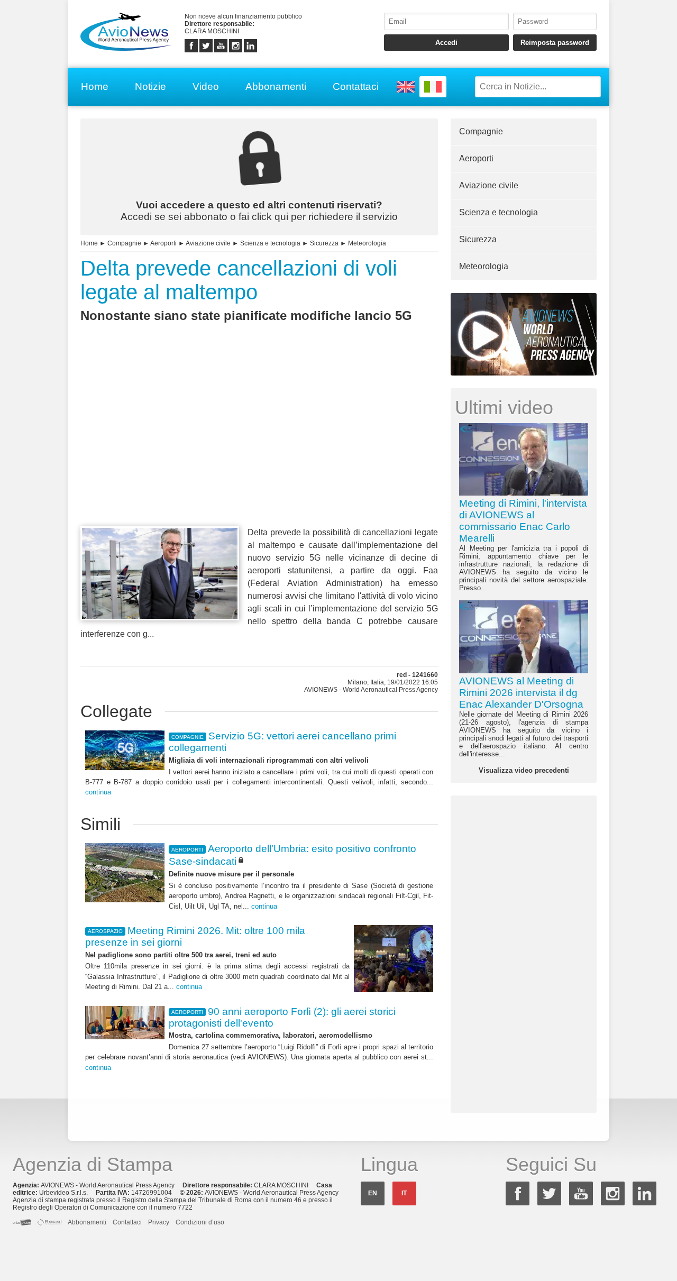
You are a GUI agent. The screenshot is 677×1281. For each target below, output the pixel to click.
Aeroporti (163, 243)
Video (206, 86)
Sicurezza (324, 243)
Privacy (158, 1222)
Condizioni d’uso (200, 1222)
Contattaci (356, 86)
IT (404, 1193)
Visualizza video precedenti (524, 770)
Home (94, 86)
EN (372, 1193)
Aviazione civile (208, 243)
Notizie (150, 86)
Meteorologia (367, 243)
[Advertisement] (259, 444)
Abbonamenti (275, 86)
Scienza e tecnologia (270, 243)
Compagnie (124, 243)
